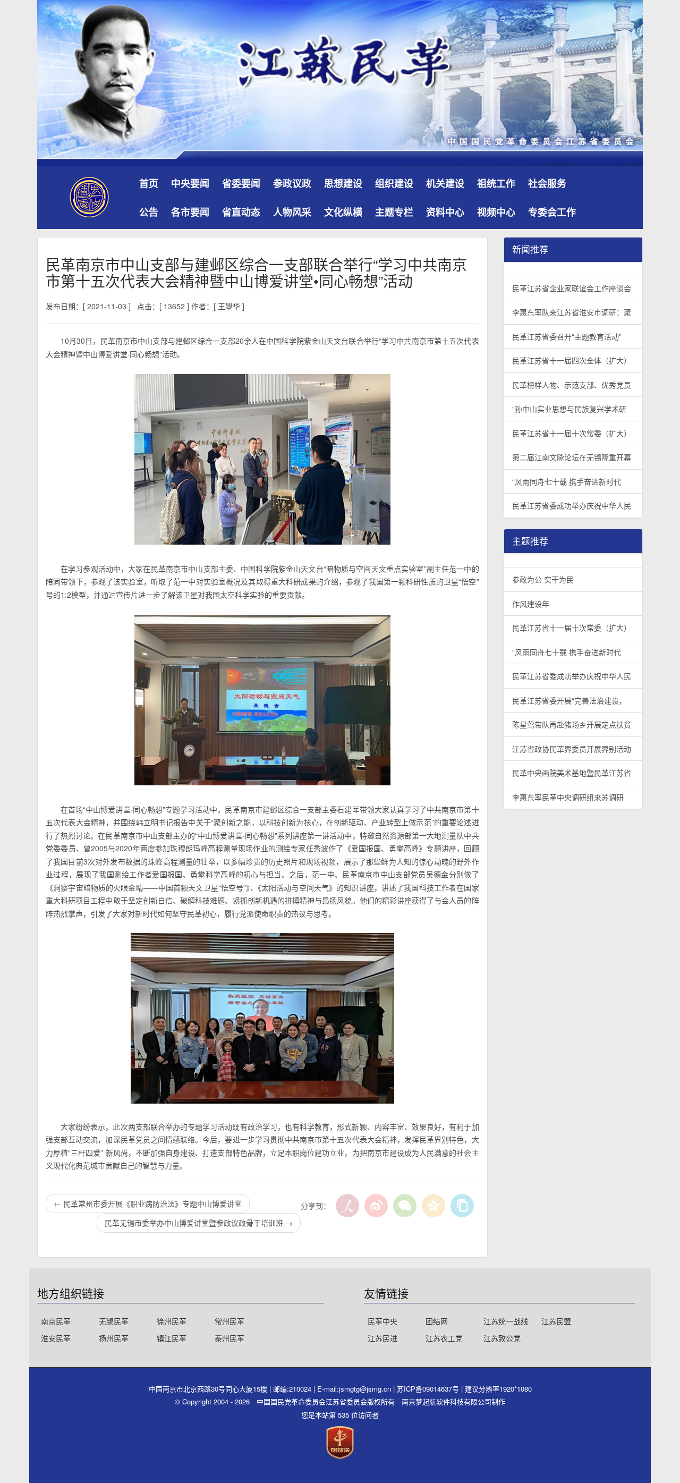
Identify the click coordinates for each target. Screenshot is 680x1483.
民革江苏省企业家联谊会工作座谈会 (571, 288)
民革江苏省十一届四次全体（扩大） (571, 360)
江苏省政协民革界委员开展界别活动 (571, 748)
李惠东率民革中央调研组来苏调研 (568, 797)
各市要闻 (190, 212)
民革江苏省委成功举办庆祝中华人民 (571, 505)
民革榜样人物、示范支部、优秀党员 (571, 384)
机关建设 (445, 183)
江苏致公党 (502, 1338)
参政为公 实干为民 (543, 579)
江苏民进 (382, 1338)
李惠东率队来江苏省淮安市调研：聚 (571, 312)
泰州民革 (229, 1338)
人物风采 (292, 212)
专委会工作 (552, 212)
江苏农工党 (444, 1338)
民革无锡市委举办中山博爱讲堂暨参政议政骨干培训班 (199, 1222)
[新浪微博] (376, 1205)
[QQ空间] (433, 1205)
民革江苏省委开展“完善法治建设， (569, 700)
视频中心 (496, 212)
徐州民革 (171, 1321)
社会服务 (547, 183)
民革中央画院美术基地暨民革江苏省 (571, 772)
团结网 (437, 1321)
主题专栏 (394, 212)
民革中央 (382, 1321)
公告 (148, 212)
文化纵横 (343, 212)
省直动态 (241, 212)
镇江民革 (171, 1338)
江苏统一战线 (505, 1321)
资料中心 (445, 212)
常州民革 (229, 1321)
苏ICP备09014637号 (429, 1389)
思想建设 (343, 183)
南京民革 (56, 1321)
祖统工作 (496, 183)
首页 (148, 183)
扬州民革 (114, 1338)
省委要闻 (241, 183)
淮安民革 (56, 1338)
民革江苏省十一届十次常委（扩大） (571, 433)
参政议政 (292, 183)
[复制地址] (462, 1205)
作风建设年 (530, 603)
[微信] (404, 1205)
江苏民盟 (556, 1321)
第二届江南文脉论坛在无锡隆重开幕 (571, 457)
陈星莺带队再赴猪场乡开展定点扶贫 (571, 724)
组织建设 (394, 183)
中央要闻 (190, 183)
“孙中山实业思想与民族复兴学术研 (569, 408)
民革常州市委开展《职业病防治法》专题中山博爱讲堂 (148, 1203)
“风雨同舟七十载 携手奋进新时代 (566, 481)
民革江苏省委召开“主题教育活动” (567, 336)
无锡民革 (114, 1321)
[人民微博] (347, 1205)
